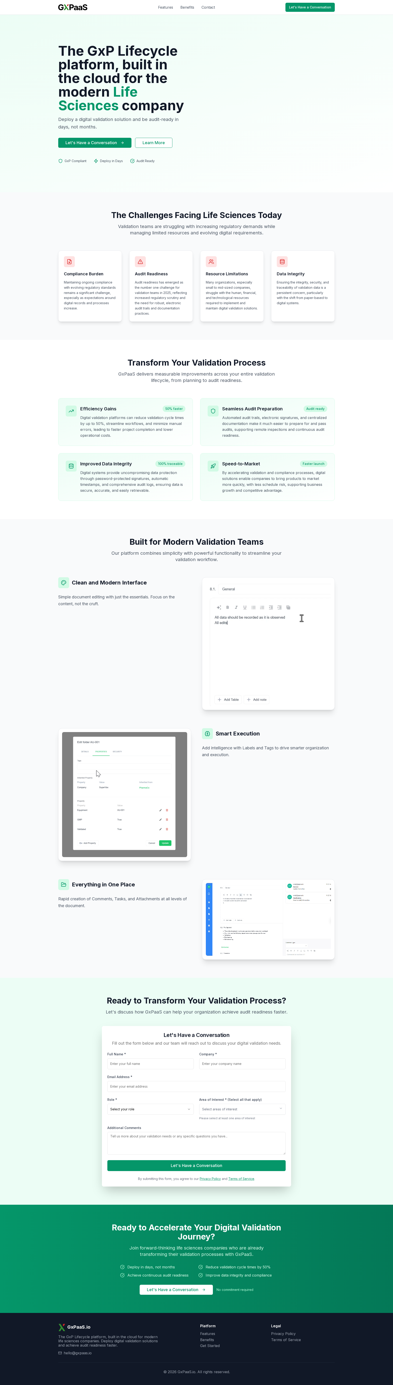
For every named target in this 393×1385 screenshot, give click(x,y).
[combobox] (150, 1109)
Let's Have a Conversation (310, 7)
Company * (208, 1054)
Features (165, 7)
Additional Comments (124, 1128)
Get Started (210, 1345)
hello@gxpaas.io (78, 1353)
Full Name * (116, 1054)
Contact (208, 7)
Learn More (154, 142)
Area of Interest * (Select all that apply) (230, 1099)
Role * (112, 1099)
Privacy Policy (210, 1179)
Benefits (187, 7)
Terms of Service (241, 1179)
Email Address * (119, 1077)
